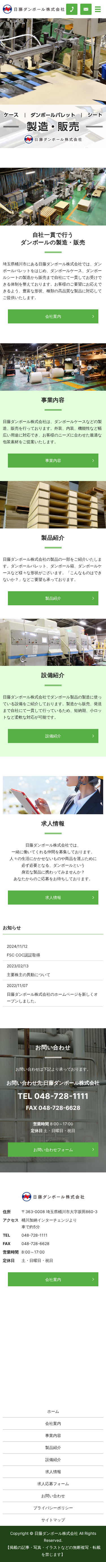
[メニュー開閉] (98, 9)
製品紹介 (53, 598)
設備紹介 (53, 735)
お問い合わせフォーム (53, 1149)
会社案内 (53, 316)
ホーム (53, 1411)
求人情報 (53, 897)
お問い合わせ (53, 1495)
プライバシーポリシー (53, 1507)
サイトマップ (53, 1519)
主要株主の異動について (28, 974)
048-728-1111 (61, 1096)
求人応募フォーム (53, 1483)
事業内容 (53, 460)
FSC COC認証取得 (23, 955)
